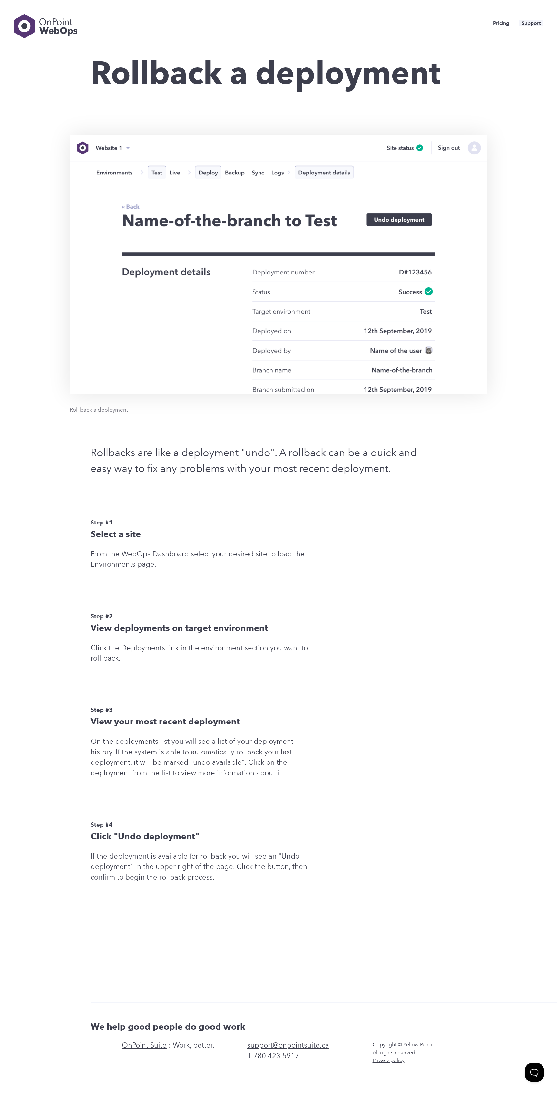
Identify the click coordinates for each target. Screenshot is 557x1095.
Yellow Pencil (418, 1044)
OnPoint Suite (144, 1045)
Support (531, 23)
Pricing (501, 23)
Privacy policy (389, 1060)
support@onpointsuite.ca (288, 1045)
